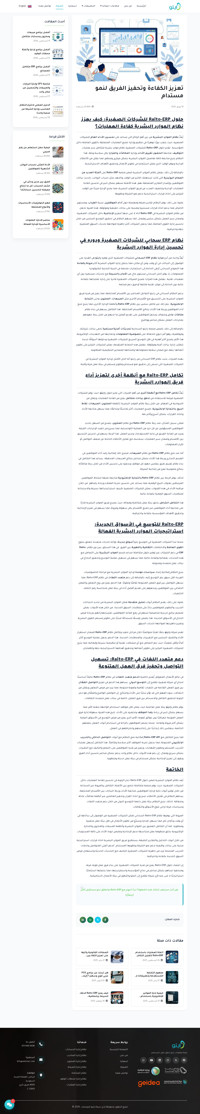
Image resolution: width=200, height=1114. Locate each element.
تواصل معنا (44, 6)
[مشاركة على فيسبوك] (105, 920)
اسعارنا (72, 6)
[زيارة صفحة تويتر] (176, 1060)
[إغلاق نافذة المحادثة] (15, 1110)
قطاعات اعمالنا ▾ (109, 6)
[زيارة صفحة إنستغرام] (168, 1060)
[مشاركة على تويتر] (98, 920)
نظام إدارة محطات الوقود (73, 1079)
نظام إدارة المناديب (76, 1055)
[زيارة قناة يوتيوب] (151, 1060)
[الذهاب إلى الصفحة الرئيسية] (175, 6)
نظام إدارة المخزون (76, 1061)
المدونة (59, 6)
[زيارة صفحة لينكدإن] (160, 1060)
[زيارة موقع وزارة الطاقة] (149, 1071)
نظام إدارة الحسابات (75, 1049)
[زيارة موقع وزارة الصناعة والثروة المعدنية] (175, 1071)
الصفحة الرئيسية (119, 1049)
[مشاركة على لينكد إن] (83, 920)
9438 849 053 (28, 1046)
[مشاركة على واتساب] (90, 920)
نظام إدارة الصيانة (77, 1067)
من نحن (128, 6)
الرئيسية (141, 6)
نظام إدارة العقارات (76, 1085)
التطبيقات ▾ (88, 6)
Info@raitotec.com (26, 1061)
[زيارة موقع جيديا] (149, 1083)
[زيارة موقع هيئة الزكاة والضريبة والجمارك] (175, 1083)
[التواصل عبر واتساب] (143, 1060)
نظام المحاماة (79, 1073)
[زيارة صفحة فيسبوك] (184, 1060)
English (23, 6)
